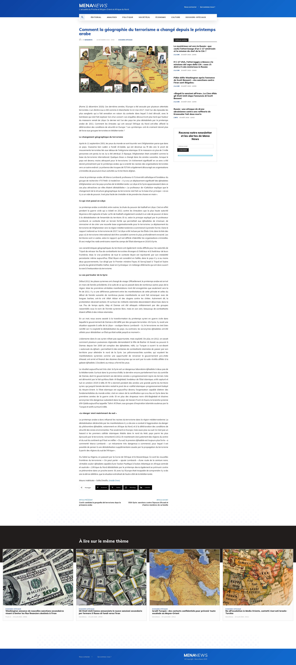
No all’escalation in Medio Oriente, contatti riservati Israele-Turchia (256, 612)
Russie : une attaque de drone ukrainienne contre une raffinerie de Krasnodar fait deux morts (192, 111)
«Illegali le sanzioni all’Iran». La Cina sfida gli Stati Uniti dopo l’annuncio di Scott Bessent (195, 96)
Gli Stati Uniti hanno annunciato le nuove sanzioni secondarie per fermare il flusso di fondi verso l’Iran (110, 612)
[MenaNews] (81, 40)
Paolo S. (8, 617)
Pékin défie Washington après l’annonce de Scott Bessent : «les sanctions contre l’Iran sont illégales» (194, 80)
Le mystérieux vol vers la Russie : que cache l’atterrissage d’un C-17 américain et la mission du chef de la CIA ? (194, 48)
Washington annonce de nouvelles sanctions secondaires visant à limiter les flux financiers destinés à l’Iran (35, 612)
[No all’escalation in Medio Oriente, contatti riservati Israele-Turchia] (258, 577)
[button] (82, 17)
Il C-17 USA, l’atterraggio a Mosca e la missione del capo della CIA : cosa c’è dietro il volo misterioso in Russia (193, 64)
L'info (176, 117)
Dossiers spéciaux (125, 40)
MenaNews (88, 40)
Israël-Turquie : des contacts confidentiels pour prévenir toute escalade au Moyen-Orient (184, 612)
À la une (177, 54)
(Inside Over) (114, 480)
